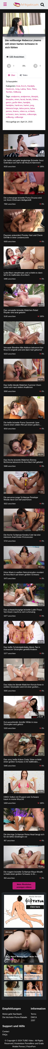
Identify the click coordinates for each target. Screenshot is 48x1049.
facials (28, 99)
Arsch (23, 86)
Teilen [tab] (24, 75)
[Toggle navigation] (6, 5)
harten (26, 105)
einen (17, 99)
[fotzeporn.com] (24, 5)
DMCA (34, 1017)
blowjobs (9, 99)
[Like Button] (9, 66)
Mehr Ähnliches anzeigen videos (24, 885)
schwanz (10, 114)
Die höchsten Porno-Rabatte (14, 1017)
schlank (31, 111)
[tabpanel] (24, 102)
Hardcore (10, 89)
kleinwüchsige (12, 108)
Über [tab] (12, 75)
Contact (5, 1031)
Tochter (9, 92)
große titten (17, 102)
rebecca (23, 111)
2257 (33, 1020)
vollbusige (19, 117)
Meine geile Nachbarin (12, 1014)
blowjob (34, 96)
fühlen (35, 99)
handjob (26, 102)
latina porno (24, 108)
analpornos (25, 96)
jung (32, 105)
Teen (29, 89)
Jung (17, 89)
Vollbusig (17, 92)
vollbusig (9, 117)
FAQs (4, 1034)
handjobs (10, 105)
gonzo (8, 102)
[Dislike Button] (35, 66)
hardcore (19, 105)
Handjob (30, 86)
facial (22, 99)
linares (16, 111)
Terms (33, 1014)
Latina (23, 89)
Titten (34, 89)
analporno (15, 96)
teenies (23, 114)
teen (17, 114)
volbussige (31, 114)
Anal (18, 86)
